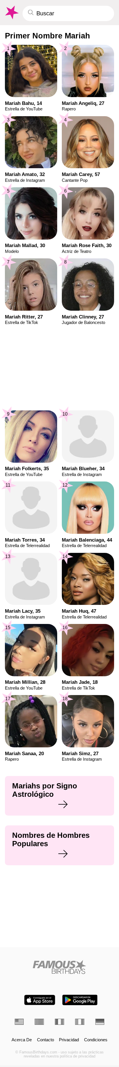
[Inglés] (19, 1022)
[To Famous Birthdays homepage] (11, 12)
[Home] (59, 967)
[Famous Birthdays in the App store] (40, 1000)
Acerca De (22, 1040)
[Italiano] (79, 1022)
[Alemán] (100, 1022)
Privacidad (69, 1040)
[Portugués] (39, 1022)
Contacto (45, 1040)
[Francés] (59, 1022)
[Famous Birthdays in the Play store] (79, 1000)
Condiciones (95, 1040)
